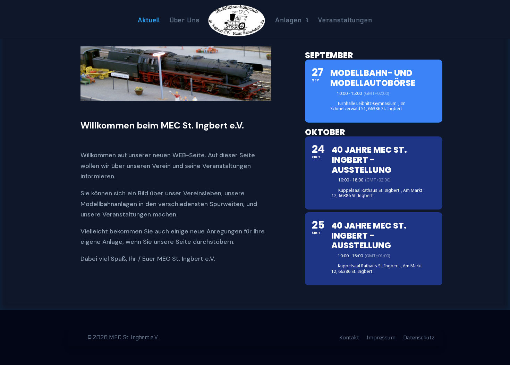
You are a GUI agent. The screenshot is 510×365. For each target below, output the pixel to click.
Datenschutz (418, 338)
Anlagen (288, 21)
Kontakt (349, 338)
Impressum (381, 338)
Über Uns (184, 21)
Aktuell (149, 21)
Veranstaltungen (345, 21)
